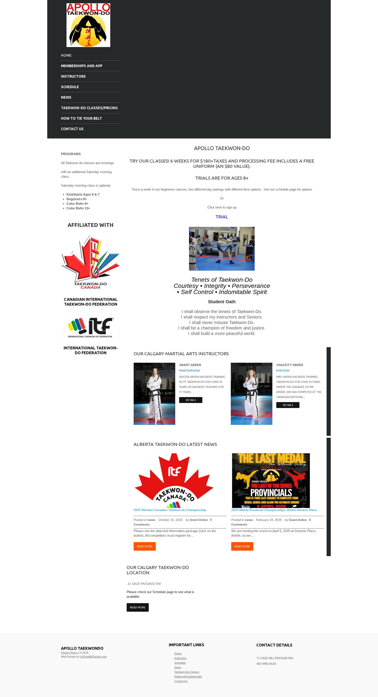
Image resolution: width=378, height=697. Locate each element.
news (151, 520)
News (66, 97)
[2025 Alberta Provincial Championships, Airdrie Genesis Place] (271, 480)
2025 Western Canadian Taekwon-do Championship (170, 510)
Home (66, 55)
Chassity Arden (289, 365)
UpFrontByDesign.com (93, 656)
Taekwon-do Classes (186, 672)
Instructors (73, 76)
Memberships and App (81, 66)
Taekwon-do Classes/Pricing (89, 108)
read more (137, 607)
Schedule (70, 87)
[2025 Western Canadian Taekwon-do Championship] (174, 480)
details (191, 400)
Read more (144, 546)
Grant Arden (190, 365)
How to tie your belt (81, 118)
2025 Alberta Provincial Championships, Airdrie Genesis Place (274, 510)
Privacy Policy (69, 652)
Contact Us (72, 129)
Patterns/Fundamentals (188, 676)
